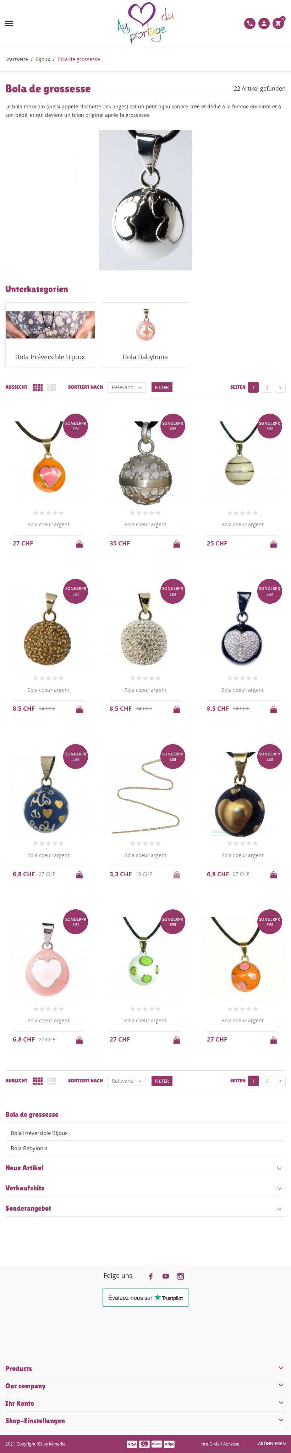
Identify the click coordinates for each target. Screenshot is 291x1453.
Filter (162, 387)
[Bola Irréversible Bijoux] (50, 325)
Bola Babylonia (29, 1148)
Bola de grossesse (32, 1114)
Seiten (238, 387)
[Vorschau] (139, 1094)
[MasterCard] (144, 1443)
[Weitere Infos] (152, 1094)
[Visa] (132, 1443)
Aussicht (16, 387)
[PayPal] (157, 1443)
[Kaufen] (80, 542)
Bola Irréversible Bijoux (39, 1132)
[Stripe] (169, 1443)
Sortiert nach (85, 387)
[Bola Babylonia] (145, 325)
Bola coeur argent (48, 524)
